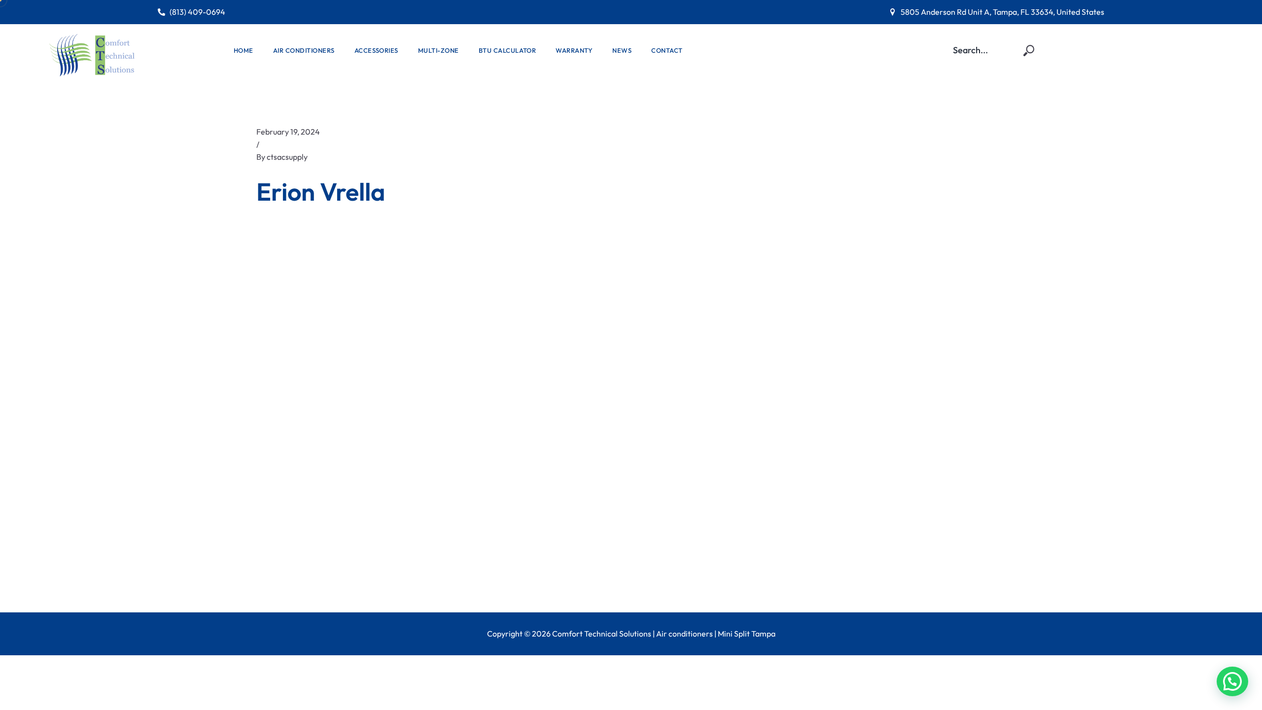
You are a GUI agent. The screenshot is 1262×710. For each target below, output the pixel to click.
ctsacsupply (287, 157)
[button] (1232, 681)
